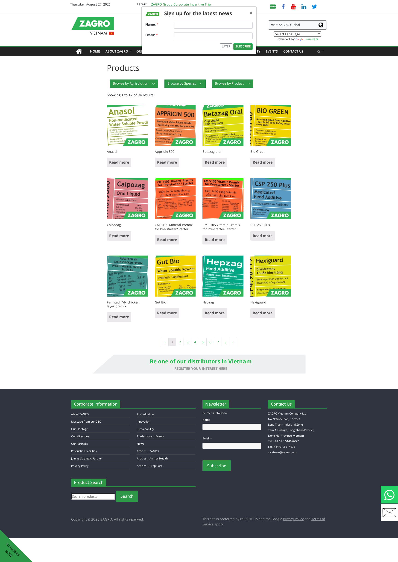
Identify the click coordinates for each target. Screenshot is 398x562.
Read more (119, 162)
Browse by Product (229, 83)
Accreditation (145, 414)
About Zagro (118, 51)
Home (96, 51)
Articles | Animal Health (152, 458)
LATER (226, 46)
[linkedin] (304, 6)
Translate (311, 39)
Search (127, 496)
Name (206, 420)
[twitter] (314, 6)
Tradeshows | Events (150, 436)
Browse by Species (181, 83)
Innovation (143, 422)
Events (272, 51)
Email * (207, 438)
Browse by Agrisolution (130, 83)
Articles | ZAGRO (148, 451)
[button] (320, 51)
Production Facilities (84, 451)
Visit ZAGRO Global (285, 25)
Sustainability (145, 429)
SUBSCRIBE (243, 46)
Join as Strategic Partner (86, 458)
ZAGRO (106, 519)
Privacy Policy (79, 466)
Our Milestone (80, 436)
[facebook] (283, 6)
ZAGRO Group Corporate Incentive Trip (181, 4)
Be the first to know (214, 413)
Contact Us (293, 51)
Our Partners (79, 444)
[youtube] (293, 6)
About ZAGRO (80, 414)
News (140, 444)
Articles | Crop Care (150, 466)
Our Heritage (79, 429)
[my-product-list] (273, 6)
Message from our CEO (86, 422)
